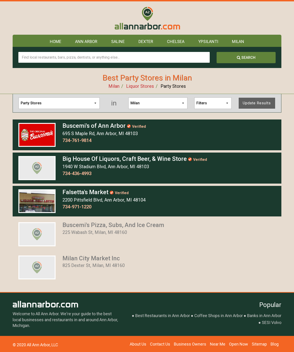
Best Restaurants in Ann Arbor (162, 315)
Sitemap (259, 344)
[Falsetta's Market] (37, 201)
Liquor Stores (140, 86)
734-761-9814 (76, 140)
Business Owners (190, 344)
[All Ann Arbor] (147, 18)
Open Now (238, 344)
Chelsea (175, 41)
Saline (118, 41)
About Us (138, 344)
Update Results (257, 103)
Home (55, 41)
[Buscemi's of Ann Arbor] (37, 134)
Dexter (146, 41)
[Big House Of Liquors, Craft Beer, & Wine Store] (37, 167)
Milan (238, 41)
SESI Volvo (271, 322)
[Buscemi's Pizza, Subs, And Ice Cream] (37, 234)
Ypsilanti (208, 41)
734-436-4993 (76, 173)
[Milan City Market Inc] (37, 267)
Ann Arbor (86, 41)
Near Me (217, 344)
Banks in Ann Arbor (264, 315)
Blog (275, 344)
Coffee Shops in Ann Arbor (218, 315)
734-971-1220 (76, 207)
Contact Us (160, 344)
